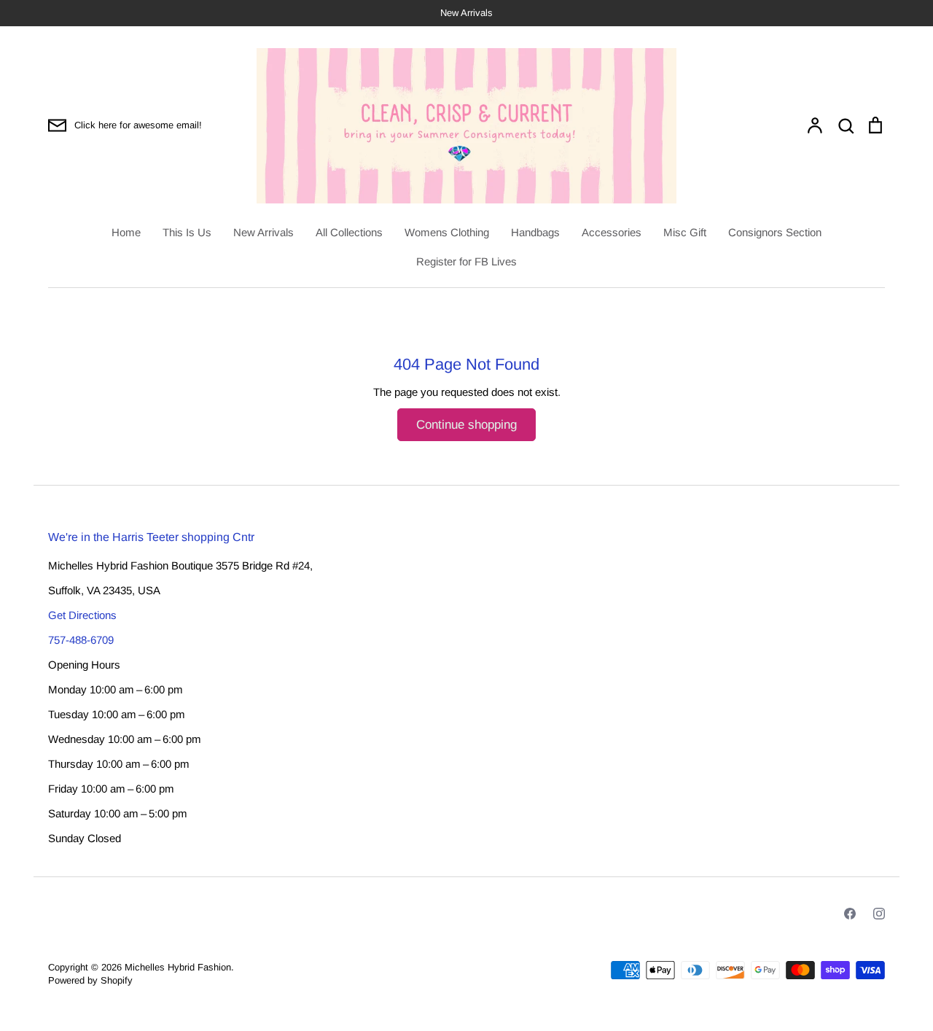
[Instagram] (879, 913)
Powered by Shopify (90, 980)
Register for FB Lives (466, 261)
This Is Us (187, 232)
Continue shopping (466, 425)
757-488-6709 (81, 640)
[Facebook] (849, 913)
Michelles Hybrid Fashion (178, 967)
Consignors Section (774, 232)
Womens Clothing (447, 232)
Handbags (535, 232)
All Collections (349, 232)
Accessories (611, 232)
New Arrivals (263, 232)
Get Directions (82, 615)
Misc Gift (684, 232)
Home (126, 232)
